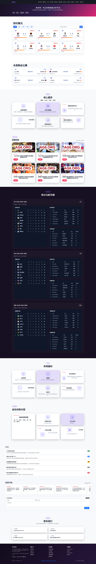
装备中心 (77, 2)
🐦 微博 (13, 556)
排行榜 (64, 2)
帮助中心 (82, 2)
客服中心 (73, 2)
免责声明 (50, 560)
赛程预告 (44, 2)
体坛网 (68, 554)
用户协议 (46, 560)
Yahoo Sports (70, 549)
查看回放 (64, 159)
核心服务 (68, 2)
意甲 (27, 26)
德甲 (32, 26)
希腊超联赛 (51, 554)
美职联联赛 (51, 549)
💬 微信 (24, 556)
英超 (19, 26)
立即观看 (40, 159)
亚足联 (68, 551)
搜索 (81, 26)
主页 (48, 2)
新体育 (13, 2)
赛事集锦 (60, 2)
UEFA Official (69, 552)
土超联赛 (50, 551)
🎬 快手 (20, 556)
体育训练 (40, 2)
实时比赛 (51, 2)
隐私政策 (42, 560)
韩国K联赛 (51, 552)
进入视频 (15, 159)
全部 (15, 26)
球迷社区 (56, 2)
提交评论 (87, 508)
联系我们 (54, 560)
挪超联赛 (50, 556)
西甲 (23, 26)
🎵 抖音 (17, 556)
